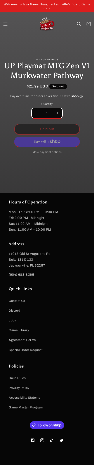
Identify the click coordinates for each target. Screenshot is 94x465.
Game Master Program (26, 407)
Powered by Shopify (62, 461)
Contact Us (17, 300)
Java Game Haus (40, 461)
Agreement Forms (22, 340)
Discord (14, 310)
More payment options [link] (47, 152)
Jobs (12, 320)
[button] (5, 24)
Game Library (19, 330)
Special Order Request (26, 350)
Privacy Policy (19, 387)
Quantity (47, 104)
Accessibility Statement (26, 397)
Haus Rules (17, 378)
